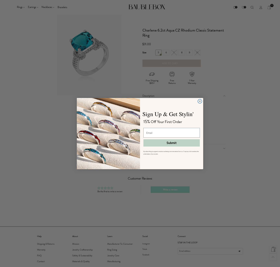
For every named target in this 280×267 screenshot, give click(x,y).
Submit (172, 143)
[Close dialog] (200, 101)
